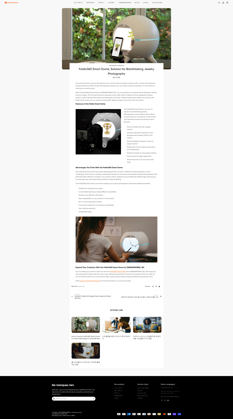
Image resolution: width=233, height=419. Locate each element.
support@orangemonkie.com (90, 281)
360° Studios (90, 2)
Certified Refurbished (125, 2)
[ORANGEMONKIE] (11, 2)
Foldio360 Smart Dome (118, 271)
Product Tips (81, 286)
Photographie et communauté (116, 65)
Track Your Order (157, 2)
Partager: (147, 286)
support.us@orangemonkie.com (170, 396)
